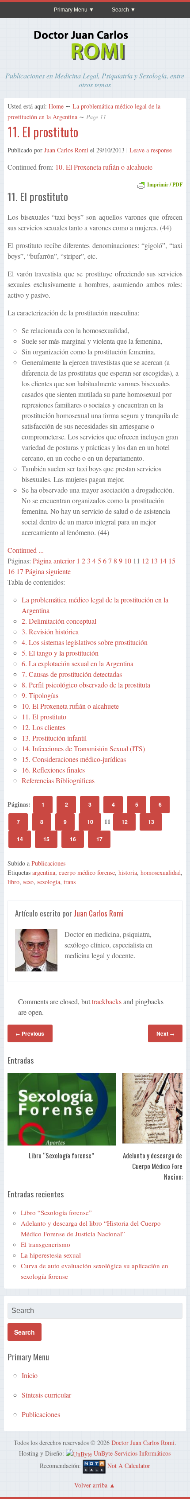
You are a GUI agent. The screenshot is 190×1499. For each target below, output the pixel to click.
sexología (48, 882)
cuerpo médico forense (87, 872)
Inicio (30, 1375)
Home (56, 106)
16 (11, 571)
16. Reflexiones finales (53, 769)
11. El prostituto (43, 132)
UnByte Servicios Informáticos (132, 1453)
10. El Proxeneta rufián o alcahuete (103, 166)
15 (171, 560)
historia (127, 872)
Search (120, 10)
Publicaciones (48, 863)
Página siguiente (48, 571)
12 (145, 560)
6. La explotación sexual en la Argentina (77, 663)
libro (13, 882)
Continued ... (26, 550)
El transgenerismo (45, 1244)
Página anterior (54, 560)
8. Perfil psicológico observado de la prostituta (86, 684)
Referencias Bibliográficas (58, 780)
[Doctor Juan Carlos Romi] (95, 61)
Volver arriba (90, 1485)
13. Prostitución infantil (54, 737)
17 (19, 571)
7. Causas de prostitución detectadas (72, 674)
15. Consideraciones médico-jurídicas (74, 759)
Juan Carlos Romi (66, 150)
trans (70, 882)
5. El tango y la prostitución (60, 652)
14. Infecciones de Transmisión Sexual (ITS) (83, 748)
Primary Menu (70, 10)
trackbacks (107, 1001)
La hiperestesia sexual (51, 1254)
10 (127, 560)
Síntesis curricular (46, 1394)
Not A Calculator (128, 1465)
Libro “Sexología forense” (61, 1155)
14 (163, 560)
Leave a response (150, 150)
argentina (43, 872)
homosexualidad (161, 872)
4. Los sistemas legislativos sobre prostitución (85, 642)
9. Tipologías (40, 695)
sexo (28, 882)
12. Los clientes (43, 727)
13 (154, 560)
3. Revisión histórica (50, 631)
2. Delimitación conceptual (59, 620)
